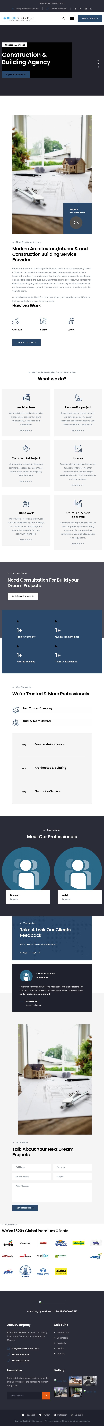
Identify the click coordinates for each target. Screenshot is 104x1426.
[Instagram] (91, 9)
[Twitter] (81, 9)
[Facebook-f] (75, 9)
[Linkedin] (86, 9)
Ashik (65, 895)
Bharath (15, 895)
